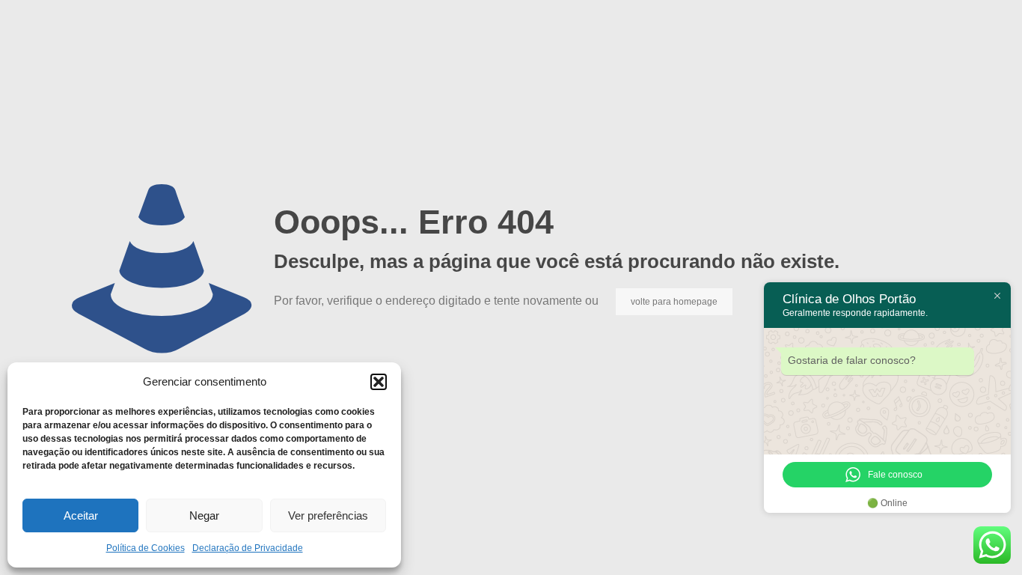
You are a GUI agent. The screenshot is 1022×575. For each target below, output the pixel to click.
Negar (204, 515)
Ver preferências (328, 515)
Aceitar (81, 515)
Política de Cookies (145, 548)
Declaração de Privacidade (247, 548)
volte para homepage (674, 301)
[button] (378, 381)
